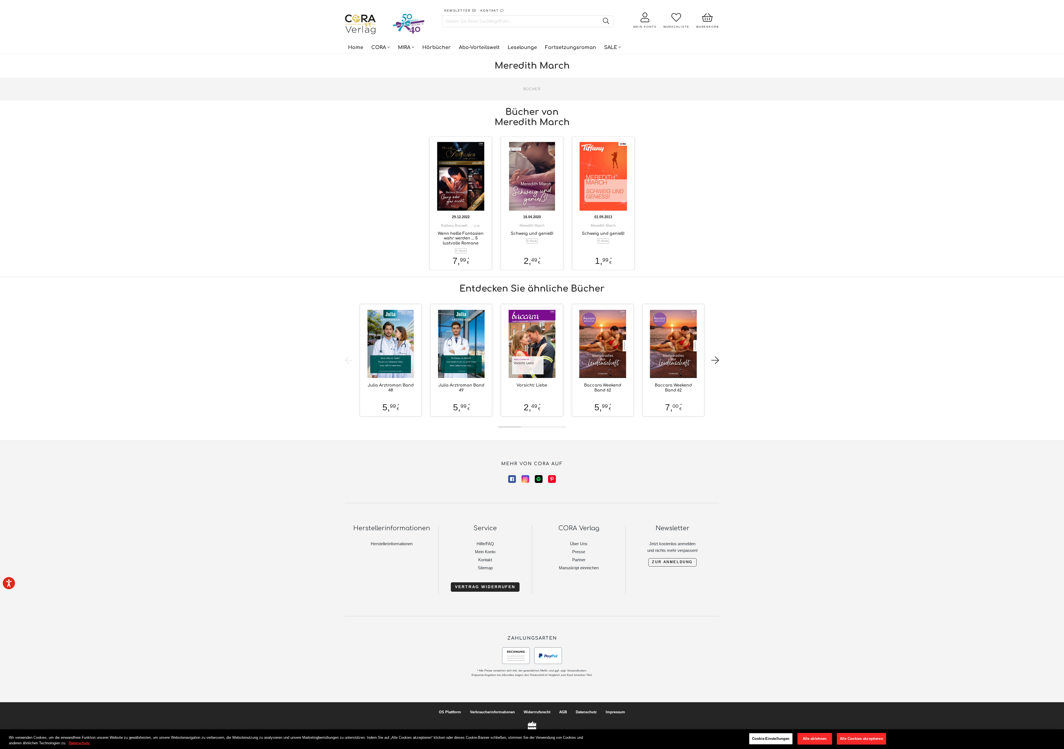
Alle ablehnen (815, 739)
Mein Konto (485, 551)
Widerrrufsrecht (537, 712)
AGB (563, 712)
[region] (532, 739)
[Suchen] (605, 21)
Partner (578, 559)
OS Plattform (450, 712)
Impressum (615, 712)
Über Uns (578, 543)
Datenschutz (586, 712)
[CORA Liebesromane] (360, 24)
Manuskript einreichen (579, 567)
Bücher (532, 89)
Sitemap (485, 567)
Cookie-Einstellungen (771, 739)
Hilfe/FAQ (485, 543)
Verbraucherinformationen (492, 712)
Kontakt (485, 559)
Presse (578, 551)
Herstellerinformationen (392, 543)
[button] (715, 360)
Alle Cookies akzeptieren (861, 739)
